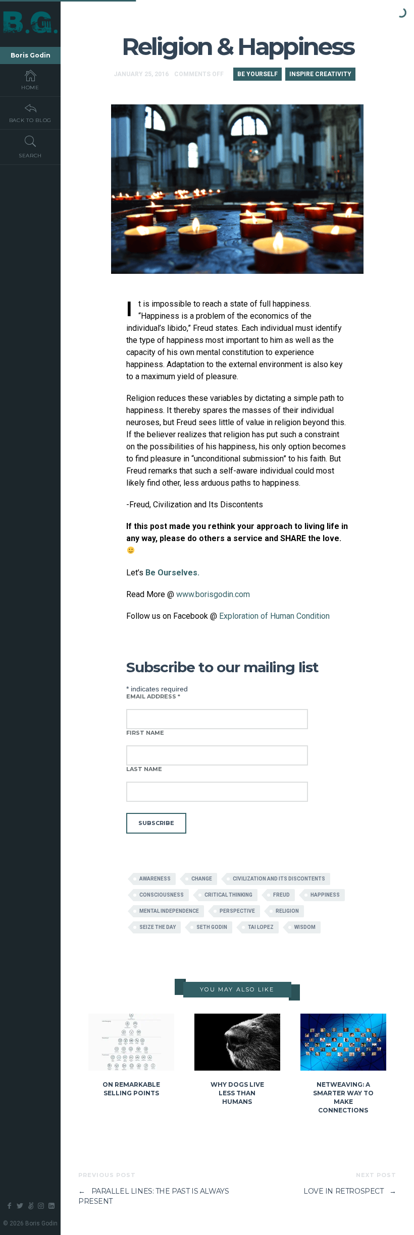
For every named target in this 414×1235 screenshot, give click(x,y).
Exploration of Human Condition (274, 616)
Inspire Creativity (320, 74)
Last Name (144, 769)
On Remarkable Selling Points (131, 1089)
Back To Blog (30, 120)
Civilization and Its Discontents (279, 878)
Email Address (153, 696)
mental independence (169, 911)
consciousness (161, 895)
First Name (145, 732)
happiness (325, 895)
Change (201, 878)
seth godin (211, 927)
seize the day (157, 927)
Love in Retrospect (349, 1191)
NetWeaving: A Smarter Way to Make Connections (343, 1097)
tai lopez (261, 927)
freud (281, 895)
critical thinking (228, 895)
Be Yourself (257, 74)
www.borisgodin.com (213, 594)
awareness (155, 878)
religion (287, 911)
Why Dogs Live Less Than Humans (237, 1093)
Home (30, 87)
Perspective (237, 911)
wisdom (305, 927)
